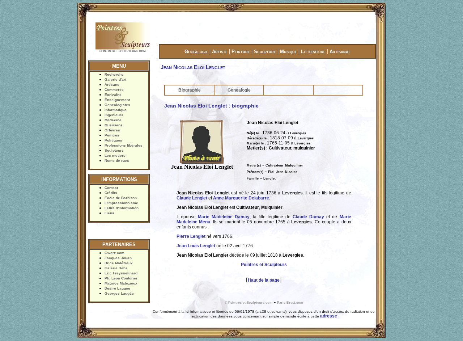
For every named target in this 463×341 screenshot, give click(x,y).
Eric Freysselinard (121, 273)
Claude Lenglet (192, 198)
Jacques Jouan (118, 258)
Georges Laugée (119, 293)
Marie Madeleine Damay (224, 216)
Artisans (112, 85)
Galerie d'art (115, 79)
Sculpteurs (114, 150)
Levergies (298, 133)
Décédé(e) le (257, 138)
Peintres (112, 135)
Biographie (189, 90)
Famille (253, 178)
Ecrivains (113, 95)
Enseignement (117, 100)
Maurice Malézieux (121, 283)
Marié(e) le (255, 143)
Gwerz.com (114, 253)
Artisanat (340, 51)
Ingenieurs (114, 115)
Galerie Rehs (116, 268)
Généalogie (239, 90)
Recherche (114, 74)
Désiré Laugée (117, 288)
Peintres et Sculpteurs (264, 264)
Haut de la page (264, 280)
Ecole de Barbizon (121, 198)
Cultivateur (275, 165)
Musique (288, 51)
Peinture (241, 51)
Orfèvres (112, 130)
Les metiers (115, 155)
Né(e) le (253, 133)
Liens (109, 213)
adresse (328, 316)
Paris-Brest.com (290, 302)
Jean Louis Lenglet (196, 245)
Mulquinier (294, 165)
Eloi (271, 172)
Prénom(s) (255, 172)
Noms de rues (117, 161)
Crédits (111, 193)
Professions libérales (124, 145)
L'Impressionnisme (121, 203)
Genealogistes (117, 105)
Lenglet (269, 178)
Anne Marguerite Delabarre (241, 198)
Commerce (114, 90)
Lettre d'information (122, 208)
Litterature (313, 51)
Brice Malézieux (119, 263)
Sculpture (265, 51)
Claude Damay (308, 216)
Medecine (113, 120)
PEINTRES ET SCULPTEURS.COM (122, 51)
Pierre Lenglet (191, 236)
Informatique (116, 110)
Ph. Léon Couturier (121, 278)
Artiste (220, 51)
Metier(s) (254, 165)
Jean (280, 172)
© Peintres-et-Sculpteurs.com (248, 302)
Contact (111, 188)
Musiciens (114, 125)
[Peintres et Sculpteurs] (122, 48)
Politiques (113, 140)
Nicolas (291, 172)
